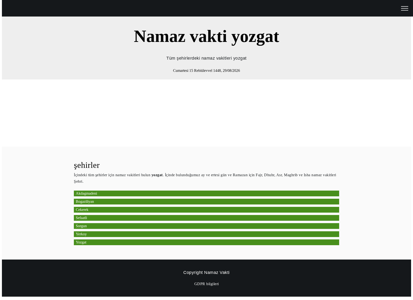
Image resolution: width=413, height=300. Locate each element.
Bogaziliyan (85, 201)
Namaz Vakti (217, 272)
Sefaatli (81, 218)
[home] (14, 8)
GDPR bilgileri (206, 284)
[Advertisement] (145, 113)
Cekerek (82, 210)
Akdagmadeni (86, 193)
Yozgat (81, 242)
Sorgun (81, 226)
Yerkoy (81, 234)
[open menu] (404, 8)
